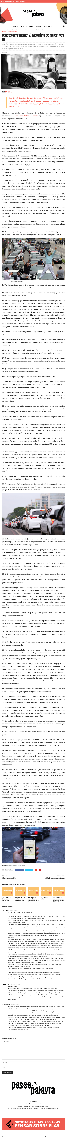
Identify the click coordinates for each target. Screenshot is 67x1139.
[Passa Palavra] (33, 13)
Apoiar (23, 26)
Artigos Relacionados (9, 884)
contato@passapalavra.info (33, 1104)
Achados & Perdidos (15, 29)
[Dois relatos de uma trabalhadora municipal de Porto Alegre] (33, 891)
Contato (22, 1)
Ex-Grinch (9, 91)
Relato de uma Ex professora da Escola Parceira (20, 899)
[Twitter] (65, 1)
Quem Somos (47, 26)
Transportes (21, 865)
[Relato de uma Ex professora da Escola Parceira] (20, 891)
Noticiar (15, 26)
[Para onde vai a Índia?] (46, 891)
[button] (64, 26)
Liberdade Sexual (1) (9, 878)
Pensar (31, 26)
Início (17, 1)
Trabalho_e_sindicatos (11, 865)
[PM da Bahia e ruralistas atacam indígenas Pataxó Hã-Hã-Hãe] (59, 891)
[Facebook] (60, 1)
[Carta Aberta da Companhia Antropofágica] (7, 891)
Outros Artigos (21, 884)
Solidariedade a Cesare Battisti (55, 878)
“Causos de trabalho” (51, 98)
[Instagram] (63, 1)
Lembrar (38, 26)
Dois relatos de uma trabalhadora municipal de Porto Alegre (33, 900)
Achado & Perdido (19, 98)
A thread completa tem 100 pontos (25, 116)
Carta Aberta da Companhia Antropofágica (6, 899)
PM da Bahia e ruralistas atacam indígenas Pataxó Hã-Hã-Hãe (58, 900)
